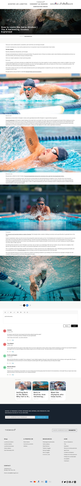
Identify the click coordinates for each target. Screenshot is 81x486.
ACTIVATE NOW (53, 249)
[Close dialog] (64, 235)
